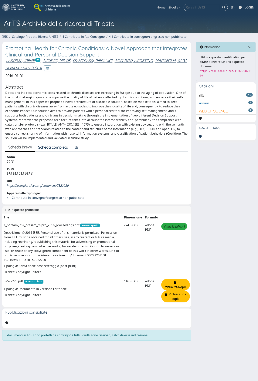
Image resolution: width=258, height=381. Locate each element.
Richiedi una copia (176, 296)
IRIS (5, 37)
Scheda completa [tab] (53, 147)
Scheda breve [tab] (20, 147)
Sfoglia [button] (173, 7)
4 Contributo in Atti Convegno (83, 37)
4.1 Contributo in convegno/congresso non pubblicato (148, 37)
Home (161, 7)
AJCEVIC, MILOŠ (56, 60)
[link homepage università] (52, 7)
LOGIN (249, 7)
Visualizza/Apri (174, 226)
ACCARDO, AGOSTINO (134, 60)
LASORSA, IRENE (20, 60)
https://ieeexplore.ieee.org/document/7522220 (38, 186)
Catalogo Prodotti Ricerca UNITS (35, 37)
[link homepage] (15, 7)
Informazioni (212, 47)
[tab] (76, 147)
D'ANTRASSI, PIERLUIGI (92, 60)
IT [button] (232, 7)
